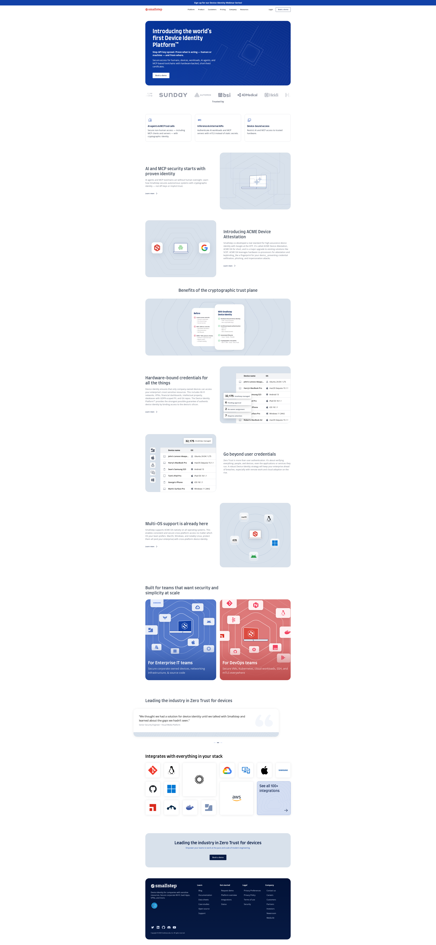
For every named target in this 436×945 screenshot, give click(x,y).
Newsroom (271, 913)
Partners (270, 904)
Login (271, 9)
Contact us (271, 890)
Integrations (226, 899)
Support (202, 913)
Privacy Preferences (252, 890)
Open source (203, 909)
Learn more (149, 193)
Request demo (227, 890)
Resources (244, 9)
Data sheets (203, 899)
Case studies (203, 904)
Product (201, 9)
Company (233, 9)
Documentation (205, 895)
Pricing (223, 9)
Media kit (270, 918)
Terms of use (249, 899)
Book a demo (283, 9)
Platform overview (229, 895)
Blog (200, 890)
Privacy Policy (249, 895)
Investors (271, 909)
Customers (212, 9)
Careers (270, 895)
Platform (191, 9)
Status (224, 904)
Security (247, 904)
